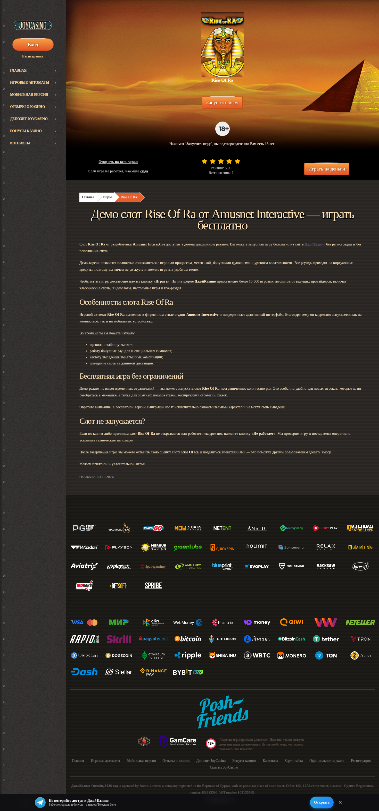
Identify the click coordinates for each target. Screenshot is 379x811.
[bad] (204, 161)
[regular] (221, 161)
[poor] (213, 161)
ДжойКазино (314, 244)
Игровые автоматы (29, 82)
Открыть (321, 802)
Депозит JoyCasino (29, 119)
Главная (18, 70)
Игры (107, 197)
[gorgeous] (237, 161)
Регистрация (32, 56)
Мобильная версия (29, 95)
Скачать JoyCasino (224, 767)
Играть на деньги (326, 169)
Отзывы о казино (27, 107)
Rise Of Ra (129, 197)
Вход (33, 44)
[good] (229, 161)
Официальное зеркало (326, 761)
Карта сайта (293, 761)
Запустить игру (222, 102)
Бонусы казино (26, 131)
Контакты (20, 143)
